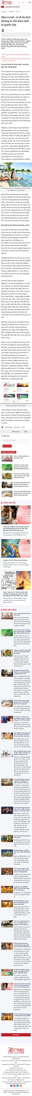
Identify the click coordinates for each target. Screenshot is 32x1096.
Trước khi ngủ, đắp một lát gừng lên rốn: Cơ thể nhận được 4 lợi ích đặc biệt (21, 702)
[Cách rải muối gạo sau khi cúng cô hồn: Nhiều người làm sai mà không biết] (7, 871)
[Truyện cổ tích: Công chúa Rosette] (16, 548)
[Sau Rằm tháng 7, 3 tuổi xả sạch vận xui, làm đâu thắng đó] (7, 853)
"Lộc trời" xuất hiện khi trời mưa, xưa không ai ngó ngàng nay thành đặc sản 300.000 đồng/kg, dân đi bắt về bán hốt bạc (22, 924)
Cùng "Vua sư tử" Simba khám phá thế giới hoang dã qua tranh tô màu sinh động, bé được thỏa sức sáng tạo (15, 594)
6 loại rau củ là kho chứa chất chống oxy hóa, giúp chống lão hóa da (22, 651)
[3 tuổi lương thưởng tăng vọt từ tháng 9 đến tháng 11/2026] (7, 1016)
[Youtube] (14, 1086)
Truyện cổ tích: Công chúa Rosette (15, 560)
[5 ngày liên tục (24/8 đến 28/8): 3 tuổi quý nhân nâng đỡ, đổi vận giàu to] (7, 889)
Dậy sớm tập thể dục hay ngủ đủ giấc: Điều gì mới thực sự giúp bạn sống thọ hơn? (22, 752)
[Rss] (21, 1086)
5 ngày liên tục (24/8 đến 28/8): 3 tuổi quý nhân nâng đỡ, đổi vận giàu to (21, 888)
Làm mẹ (4, 522)
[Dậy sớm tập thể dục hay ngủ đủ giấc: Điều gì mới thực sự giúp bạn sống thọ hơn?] (7, 753)
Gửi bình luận (7, 446)
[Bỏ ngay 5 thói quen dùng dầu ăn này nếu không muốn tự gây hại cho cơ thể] (7, 673)
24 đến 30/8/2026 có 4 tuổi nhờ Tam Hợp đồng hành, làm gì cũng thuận (21, 902)
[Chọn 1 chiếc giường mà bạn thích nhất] (7, 616)
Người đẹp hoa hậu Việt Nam (12, 6)
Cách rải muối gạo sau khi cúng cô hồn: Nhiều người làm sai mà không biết (21, 870)
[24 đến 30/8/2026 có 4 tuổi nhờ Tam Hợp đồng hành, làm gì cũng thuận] (7, 903)
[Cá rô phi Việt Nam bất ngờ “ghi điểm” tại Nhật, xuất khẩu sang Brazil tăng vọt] (7, 782)
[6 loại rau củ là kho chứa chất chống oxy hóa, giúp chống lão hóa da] (7, 653)
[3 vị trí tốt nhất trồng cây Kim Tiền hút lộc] (7, 838)
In (26, 431)
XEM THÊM (16, 1034)
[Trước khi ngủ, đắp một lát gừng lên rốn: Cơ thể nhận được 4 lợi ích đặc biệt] (7, 703)
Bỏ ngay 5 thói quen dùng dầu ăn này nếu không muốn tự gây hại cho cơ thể (22, 672)
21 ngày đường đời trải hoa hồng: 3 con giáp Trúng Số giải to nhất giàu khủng (22, 971)
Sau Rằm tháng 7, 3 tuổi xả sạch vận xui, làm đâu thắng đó (22, 852)
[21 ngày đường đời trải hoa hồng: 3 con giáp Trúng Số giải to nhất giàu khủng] (7, 972)
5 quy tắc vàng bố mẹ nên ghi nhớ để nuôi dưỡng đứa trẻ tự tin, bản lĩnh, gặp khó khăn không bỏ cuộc (16, 528)
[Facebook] (11, 1086)
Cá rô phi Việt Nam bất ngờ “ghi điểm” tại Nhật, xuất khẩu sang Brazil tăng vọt (21, 781)
